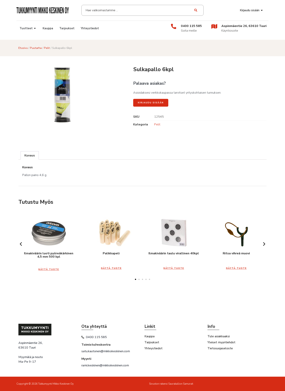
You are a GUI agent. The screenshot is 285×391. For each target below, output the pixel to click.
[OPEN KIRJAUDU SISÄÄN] (261, 10)
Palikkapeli (111, 253)
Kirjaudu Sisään (151, 102)
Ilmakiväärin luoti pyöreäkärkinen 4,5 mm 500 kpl (48, 255)
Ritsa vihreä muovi (236, 253)
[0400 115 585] (173, 26)
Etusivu (23, 48)
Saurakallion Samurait (180, 384)
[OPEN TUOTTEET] (35, 28)
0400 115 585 (191, 26)
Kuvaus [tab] (29, 155)
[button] (20, 243)
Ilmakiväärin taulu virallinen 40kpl (174, 253)
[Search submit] (195, 10)
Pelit (47, 48)
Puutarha (36, 48)
